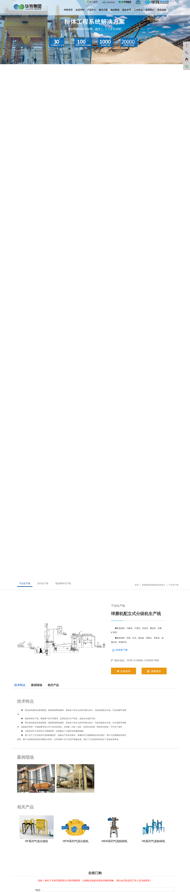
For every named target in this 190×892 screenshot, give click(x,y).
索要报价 (156, 671)
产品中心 (91, 9)
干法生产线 (24, 583)
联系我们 (150, 9)
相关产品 (53, 685)
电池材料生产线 (63, 583)
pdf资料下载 (122, 649)
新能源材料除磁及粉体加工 (153, 584)
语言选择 (161, 9)
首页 (137, 584)
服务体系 (126, 9)
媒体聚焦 (115, 9)
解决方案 (103, 9)
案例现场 (36, 685)
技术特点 (19, 685)
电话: (38, 890)
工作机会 (138, 9)
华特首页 (68, 9)
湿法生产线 (42, 583)
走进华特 (80, 9)
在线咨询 (125, 671)
